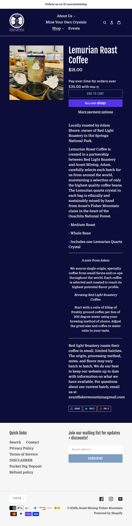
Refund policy (21, 472)
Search (15, 442)
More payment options (95, 112)
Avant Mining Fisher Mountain (101, 508)
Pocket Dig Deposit (25, 466)
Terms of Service (23, 454)
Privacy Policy (21, 448)
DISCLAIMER (20, 460)
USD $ (17, 498)
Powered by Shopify (108, 513)
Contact (32, 442)
